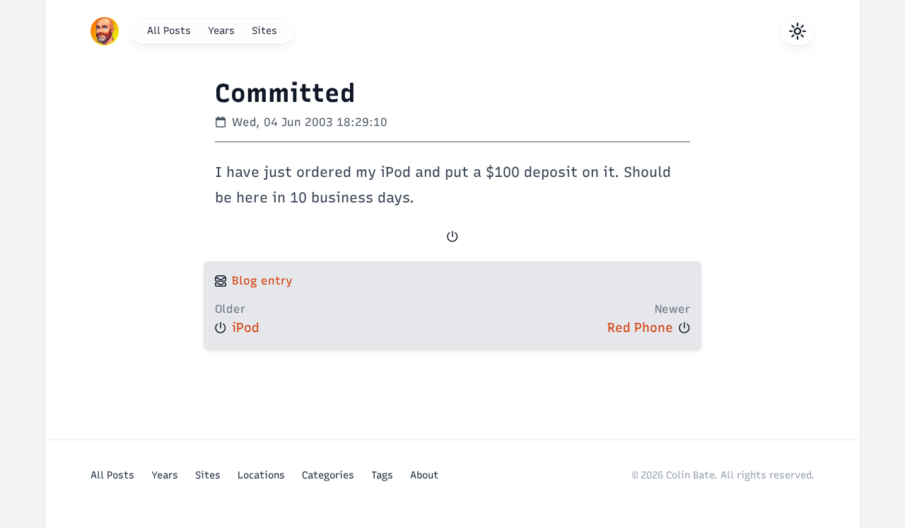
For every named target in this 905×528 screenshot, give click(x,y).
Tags (382, 475)
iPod (245, 327)
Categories (328, 475)
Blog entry (262, 280)
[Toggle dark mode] (797, 31)
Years (221, 31)
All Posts (169, 31)
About (424, 475)
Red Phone (640, 327)
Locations (261, 475)
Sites (264, 31)
